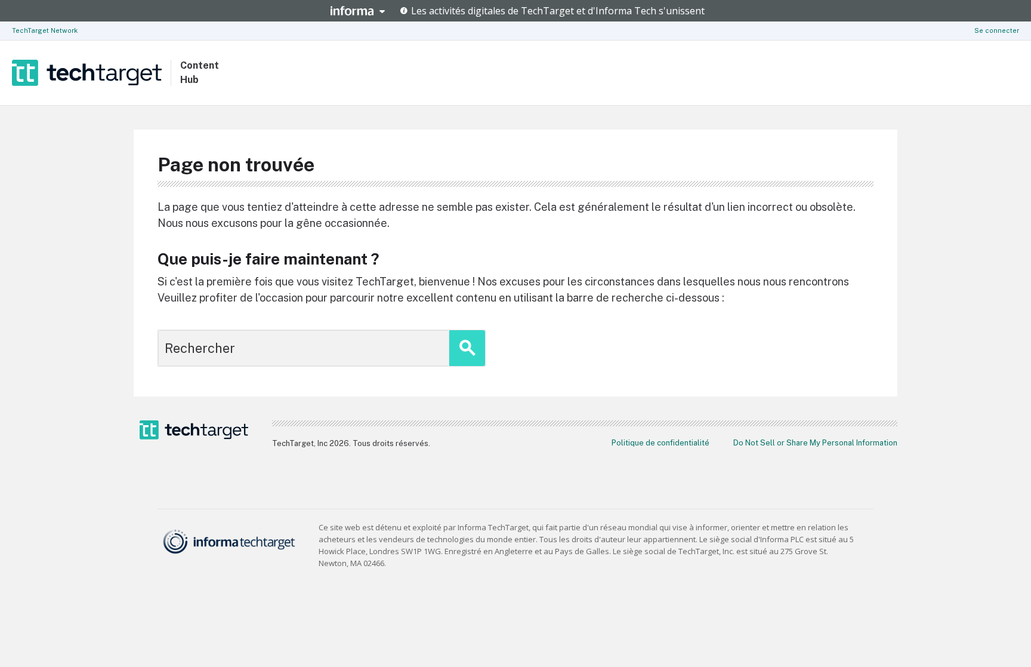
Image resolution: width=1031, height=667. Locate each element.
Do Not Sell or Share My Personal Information (815, 442)
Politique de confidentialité (660, 442)
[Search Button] (467, 348)
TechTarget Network (45, 30)
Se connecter (996, 30)
